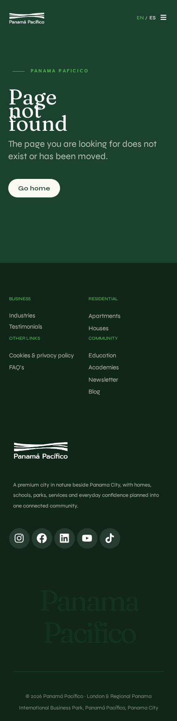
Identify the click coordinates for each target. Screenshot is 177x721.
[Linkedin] (64, 538)
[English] (140, 18)
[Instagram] (19, 538)
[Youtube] (87, 538)
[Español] (152, 18)
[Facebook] (42, 538)
